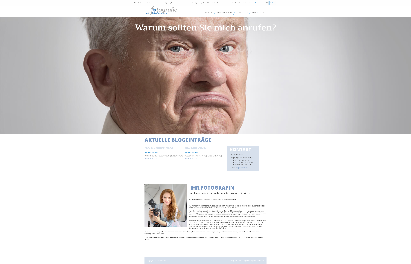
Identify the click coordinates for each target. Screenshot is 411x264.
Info (254, 13)
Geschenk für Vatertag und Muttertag (203, 155)
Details (272, 3)
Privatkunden (242, 13)
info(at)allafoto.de (242, 168)
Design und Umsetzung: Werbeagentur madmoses (247, 261)
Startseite (208, 13)
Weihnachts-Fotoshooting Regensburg (164, 155)
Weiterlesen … (150, 158)
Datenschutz (259, 3)
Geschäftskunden (224, 13)
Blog (262, 13)
